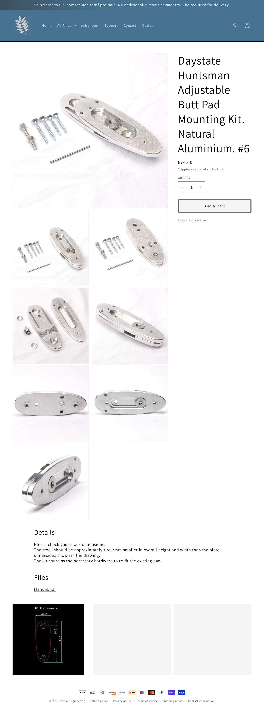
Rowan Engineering (72, 701)
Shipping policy (173, 701)
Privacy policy (122, 701)
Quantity (184, 177)
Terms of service (147, 701)
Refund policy (99, 701)
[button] (66, 25)
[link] (51, 639)
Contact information (201, 701)
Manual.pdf (45, 589)
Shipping (184, 169)
